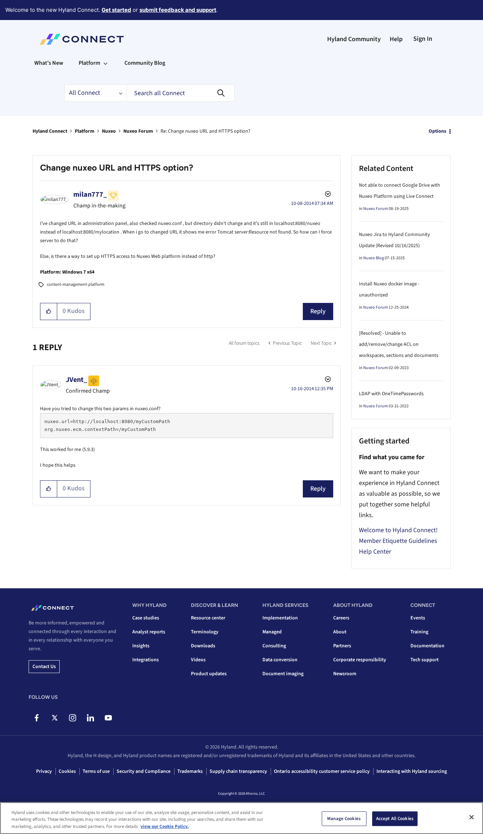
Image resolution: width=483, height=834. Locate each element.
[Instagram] (72, 717)
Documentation (427, 645)
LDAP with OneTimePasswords (391, 393)
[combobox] (181, 93)
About (339, 632)
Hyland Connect (50, 131)
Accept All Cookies (395, 818)
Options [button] (437, 131)
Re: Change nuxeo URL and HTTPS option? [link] (205, 131)
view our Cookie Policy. (165, 826)
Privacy (44, 771)
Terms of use (96, 771)
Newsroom (344, 673)
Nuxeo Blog (373, 258)
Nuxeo (109, 131)
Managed (272, 632)
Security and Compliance (144, 771)
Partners (342, 645)
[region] (241, 818)
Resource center (208, 618)
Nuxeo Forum (138, 131)
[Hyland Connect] (81, 39)
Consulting (274, 645)
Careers (341, 618)
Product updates (209, 673)
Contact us (44, 666)
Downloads (203, 645)
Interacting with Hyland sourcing (411, 771)
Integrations (145, 659)
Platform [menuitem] (89, 63)
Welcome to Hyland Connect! (398, 530)
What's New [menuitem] (48, 63)
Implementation (280, 618)
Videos (198, 659)
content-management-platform (75, 284)
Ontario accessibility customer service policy (322, 771)
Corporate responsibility (359, 659)
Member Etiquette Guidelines (398, 540)
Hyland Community (354, 39)
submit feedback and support (177, 9)
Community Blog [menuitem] (144, 63)
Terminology (204, 632)
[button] (48, 311)
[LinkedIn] (90, 717)
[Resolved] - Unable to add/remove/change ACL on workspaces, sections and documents (398, 344)
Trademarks (190, 771)
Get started (116, 9)
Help (396, 39)
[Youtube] (108, 717)
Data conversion (279, 659)
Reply (318, 311)
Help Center (375, 551)
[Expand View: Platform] (105, 63)
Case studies (145, 618)
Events (417, 618)
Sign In (422, 38)
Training (419, 632)
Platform (84, 131)
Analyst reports (148, 632)
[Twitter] (54, 717)
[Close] (471, 817)
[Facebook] (37, 717)
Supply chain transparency (238, 771)
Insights (140, 645)
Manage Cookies (344, 818)
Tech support (424, 659)
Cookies (67, 771)
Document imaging (283, 673)
